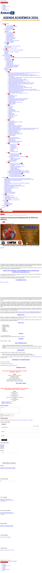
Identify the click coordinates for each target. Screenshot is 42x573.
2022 (7, 105)
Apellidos (3, 435)
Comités (3, 194)
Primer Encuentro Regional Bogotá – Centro (16, 175)
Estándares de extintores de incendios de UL (16, 102)
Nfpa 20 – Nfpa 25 (12, 139)
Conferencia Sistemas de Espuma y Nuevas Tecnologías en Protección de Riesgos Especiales (24, 128)
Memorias (12, 150)
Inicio (3, 4)
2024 (7, 71)
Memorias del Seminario (15, 155)
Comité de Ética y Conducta (9, 195)
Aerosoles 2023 (11, 97)
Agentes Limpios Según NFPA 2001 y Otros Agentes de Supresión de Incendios (22, 129)
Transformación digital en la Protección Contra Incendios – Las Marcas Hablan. (21, 82)
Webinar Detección (12, 117)
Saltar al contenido (3, 0)
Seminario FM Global (12, 140)
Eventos (4, 215)
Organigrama (7, 31)
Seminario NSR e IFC (12, 110)
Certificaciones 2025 (10, 61)
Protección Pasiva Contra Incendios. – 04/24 (16, 88)
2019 (7, 136)
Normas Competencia (8, 67)
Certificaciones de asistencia (15, 154)
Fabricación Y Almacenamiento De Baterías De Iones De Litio (15, 185)
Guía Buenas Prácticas (8, 190)
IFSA (7, 44)
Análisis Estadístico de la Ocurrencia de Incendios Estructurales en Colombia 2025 (18, 178)
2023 (7, 93)
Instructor (12, 157)
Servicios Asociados (8, 54)
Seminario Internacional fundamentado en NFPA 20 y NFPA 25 (19, 172)
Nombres (3, 431)
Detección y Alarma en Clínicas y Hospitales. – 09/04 (17, 79)
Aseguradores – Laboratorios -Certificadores (12, 51)
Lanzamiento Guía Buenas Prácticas (14, 131)
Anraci (3, 24)
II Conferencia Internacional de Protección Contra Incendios (18, 98)
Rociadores (10, 107)
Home (1, 215)
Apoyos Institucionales (14, 151)
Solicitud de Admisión (8, 204)
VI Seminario (11, 108)
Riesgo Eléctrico (11, 123)
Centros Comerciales (12, 135)
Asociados (4, 5)
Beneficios (6, 201)
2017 (7, 152)
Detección (10, 112)
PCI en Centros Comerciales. (9, 186)
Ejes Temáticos (13, 145)
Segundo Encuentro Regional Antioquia (15, 173)
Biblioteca (6, 68)
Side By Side (13, 148)
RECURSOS (4, 177)
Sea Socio (4, 7)
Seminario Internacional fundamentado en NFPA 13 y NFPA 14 (19, 171)
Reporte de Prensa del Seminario (16, 169)
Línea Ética (8, 30)
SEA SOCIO (4, 200)
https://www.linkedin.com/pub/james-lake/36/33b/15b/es (31, 312)
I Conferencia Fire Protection (13, 144)
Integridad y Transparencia (9, 29)
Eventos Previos (7, 69)
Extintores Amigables (12, 103)
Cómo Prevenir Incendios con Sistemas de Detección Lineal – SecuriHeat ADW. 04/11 (23, 89)
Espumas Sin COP (12, 104)
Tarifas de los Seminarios (13, 160)
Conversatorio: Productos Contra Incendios (16, 133)
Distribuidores (7, 50)
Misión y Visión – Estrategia (9, 25)
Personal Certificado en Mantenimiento (13, 65)
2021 (7, 119)
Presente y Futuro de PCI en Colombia (15, 163)
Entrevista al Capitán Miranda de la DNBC (18, 166)
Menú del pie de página (4, 562)
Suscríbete (4, 9)
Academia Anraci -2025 (6, 6)
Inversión (12, 149)
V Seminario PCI (11, 120)
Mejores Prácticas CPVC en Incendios (15, 125)
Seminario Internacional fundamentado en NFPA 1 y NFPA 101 (19, 170)
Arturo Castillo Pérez (10, 34)
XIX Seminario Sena (12, 109)
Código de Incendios (12, 122)
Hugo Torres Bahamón (10, 41)
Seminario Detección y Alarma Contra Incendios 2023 (17, 99)
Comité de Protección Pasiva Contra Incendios (12, 199)
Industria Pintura (11, 113)
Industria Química (11, 114)
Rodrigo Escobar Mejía (10, 36)
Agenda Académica (14, 146)
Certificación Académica (8, 59)
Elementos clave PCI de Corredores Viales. (11, 187)
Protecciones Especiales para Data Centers (15, 126)
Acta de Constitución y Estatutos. (12, 26)
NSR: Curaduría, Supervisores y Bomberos (16, 121)
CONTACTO (4, 205)
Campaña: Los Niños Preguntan (10, 193)
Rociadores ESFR (11, 124)
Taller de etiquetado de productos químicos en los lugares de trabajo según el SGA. (22, 74)
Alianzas (6, 43)
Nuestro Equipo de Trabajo (9, 42)
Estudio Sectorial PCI (8, 191)
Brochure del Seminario (14, 159)
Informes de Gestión (8, 47)
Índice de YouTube (8, 189)
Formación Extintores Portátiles (14, 132)
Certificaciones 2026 (10, 60)
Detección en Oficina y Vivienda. (14, 111)
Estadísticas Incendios (12, 101)
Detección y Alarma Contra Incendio (14, 130)
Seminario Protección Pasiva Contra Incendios (16, 100)
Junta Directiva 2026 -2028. (9, 32)
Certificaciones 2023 (10, 63)
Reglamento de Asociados (9, 203)
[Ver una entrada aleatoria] (0, 213)
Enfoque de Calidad (10, 27)
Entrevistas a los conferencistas (16, 167)
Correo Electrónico (4, 427)
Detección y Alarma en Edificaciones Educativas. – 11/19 (18, 73)
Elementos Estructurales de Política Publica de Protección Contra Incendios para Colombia (19, 179)
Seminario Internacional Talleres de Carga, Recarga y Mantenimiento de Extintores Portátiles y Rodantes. (24, 57)
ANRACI (3, 223)
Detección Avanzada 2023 (13, 95)
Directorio (6, 206)
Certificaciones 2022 (10, 64)
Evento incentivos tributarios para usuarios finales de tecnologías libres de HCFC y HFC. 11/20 (24, 72)
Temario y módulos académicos (16, 158)
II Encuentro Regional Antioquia (16, 174)
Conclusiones (13, 165)
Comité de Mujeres (8, 198)
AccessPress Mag (14, 561)
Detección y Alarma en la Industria (14, 127)
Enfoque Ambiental (10, 28)
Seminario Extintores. (12, 134)
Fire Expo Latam (7, 58)
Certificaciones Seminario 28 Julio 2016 (17, 164)
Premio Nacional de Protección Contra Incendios (12, 46)
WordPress (7, 561)
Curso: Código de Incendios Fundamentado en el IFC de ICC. (19, 80)
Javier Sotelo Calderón (10, 33)
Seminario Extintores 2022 (13, 115)
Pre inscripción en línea (12, 161)
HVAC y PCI (11, 106)
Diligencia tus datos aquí (13, 365)
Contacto (3, 8)
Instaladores (6, 53)
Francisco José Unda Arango (11, 37)
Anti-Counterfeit (7, 181)
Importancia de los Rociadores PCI (10, 192)
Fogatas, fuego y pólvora (9, 188)
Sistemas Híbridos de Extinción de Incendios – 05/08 (17, 86)
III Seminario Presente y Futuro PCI (14, 138)
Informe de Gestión (5, 23)
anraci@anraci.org (10, 363)
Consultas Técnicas (8, 182)
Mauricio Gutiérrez (10, 39)
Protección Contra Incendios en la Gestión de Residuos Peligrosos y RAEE (21, 83)
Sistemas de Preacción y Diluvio (14, 142)
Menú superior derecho (4, 2)
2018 (7, 143)
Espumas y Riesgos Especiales (13, 137)
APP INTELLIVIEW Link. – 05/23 (14, 84)
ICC (7, 45)
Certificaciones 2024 (10, 62)
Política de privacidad (5, 569)
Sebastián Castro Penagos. (11, 38)
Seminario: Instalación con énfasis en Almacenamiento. (17, 156)
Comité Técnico (7, 196)
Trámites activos (7, 202)
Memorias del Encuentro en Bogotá (16, 176)
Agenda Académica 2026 (6, 55)
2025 (7, 70)
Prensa (3, 207)
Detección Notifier (12, 96)
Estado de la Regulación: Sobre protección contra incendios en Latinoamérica (17, 183)
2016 (7, 162)
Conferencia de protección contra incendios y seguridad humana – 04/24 (20, 87)
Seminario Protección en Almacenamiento (15, 141)
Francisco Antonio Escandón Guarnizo (13, 40)
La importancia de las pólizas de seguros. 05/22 (16, 85)
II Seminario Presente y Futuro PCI (14, 153)
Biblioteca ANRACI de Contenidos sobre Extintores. (13, 180)
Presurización (11, 116)
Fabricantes (6, 52)
